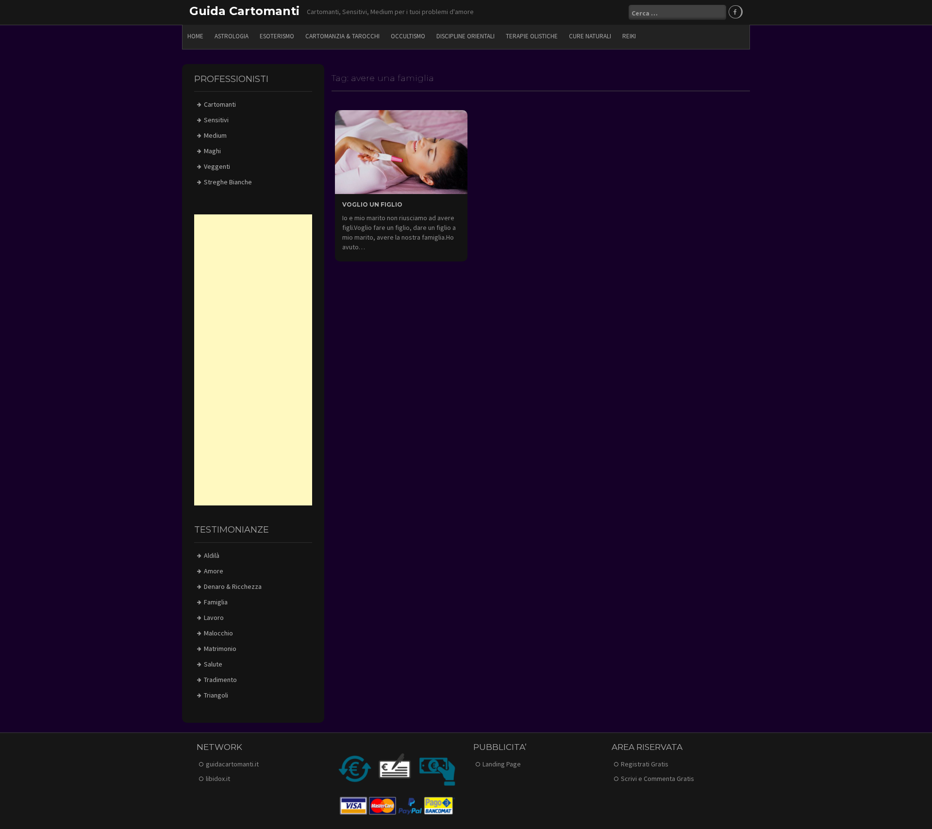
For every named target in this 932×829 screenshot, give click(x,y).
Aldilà (211, 555)
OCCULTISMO (408, 36)
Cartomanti (220, 104)
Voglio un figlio (372, 204)
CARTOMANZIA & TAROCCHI (342, 36)
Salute (213, 664)
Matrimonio (220, 648)
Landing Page (502, 764)
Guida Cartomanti (244, 11)
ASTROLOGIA (232, 36)
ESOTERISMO (277, 36)
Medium (215, 135)
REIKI (629, 36)
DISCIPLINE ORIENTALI (465, 36)
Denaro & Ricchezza (233, 586)
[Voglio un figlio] (401, 151)
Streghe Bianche (228, 182)
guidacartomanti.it (232, 764)
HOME (195, 36)
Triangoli (216, 695)
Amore (213, 571)
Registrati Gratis (644, 764)
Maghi (212, 150)
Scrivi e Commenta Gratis (657, 778)
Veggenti (217, 166)
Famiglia (216, 602)
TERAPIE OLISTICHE (532, 36)
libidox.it (218, 778)
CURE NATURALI (590, 36)
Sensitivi (216, 119)
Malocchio (218, 633)
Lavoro (214, 617)
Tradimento (220, 679)
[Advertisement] (253, 359)
